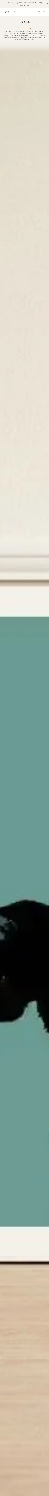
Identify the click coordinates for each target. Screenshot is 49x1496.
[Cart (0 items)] (39, 12)
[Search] (34, 12)
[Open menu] (44, 12)
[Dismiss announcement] (47, 4)
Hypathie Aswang (24, 28)
